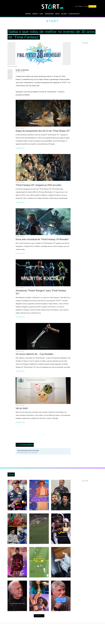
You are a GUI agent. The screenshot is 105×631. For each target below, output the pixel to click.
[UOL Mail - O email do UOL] (79, 6)
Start (52, 21)
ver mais (38, 615)
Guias (41, 13)
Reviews (28, 13)
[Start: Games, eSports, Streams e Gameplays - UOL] (51, 6)
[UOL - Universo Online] (61, 8)
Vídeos (57, 13)
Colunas (64, 13)
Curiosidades (49, 13)
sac (76, 6)
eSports (35, 13)
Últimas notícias (73, 13)
